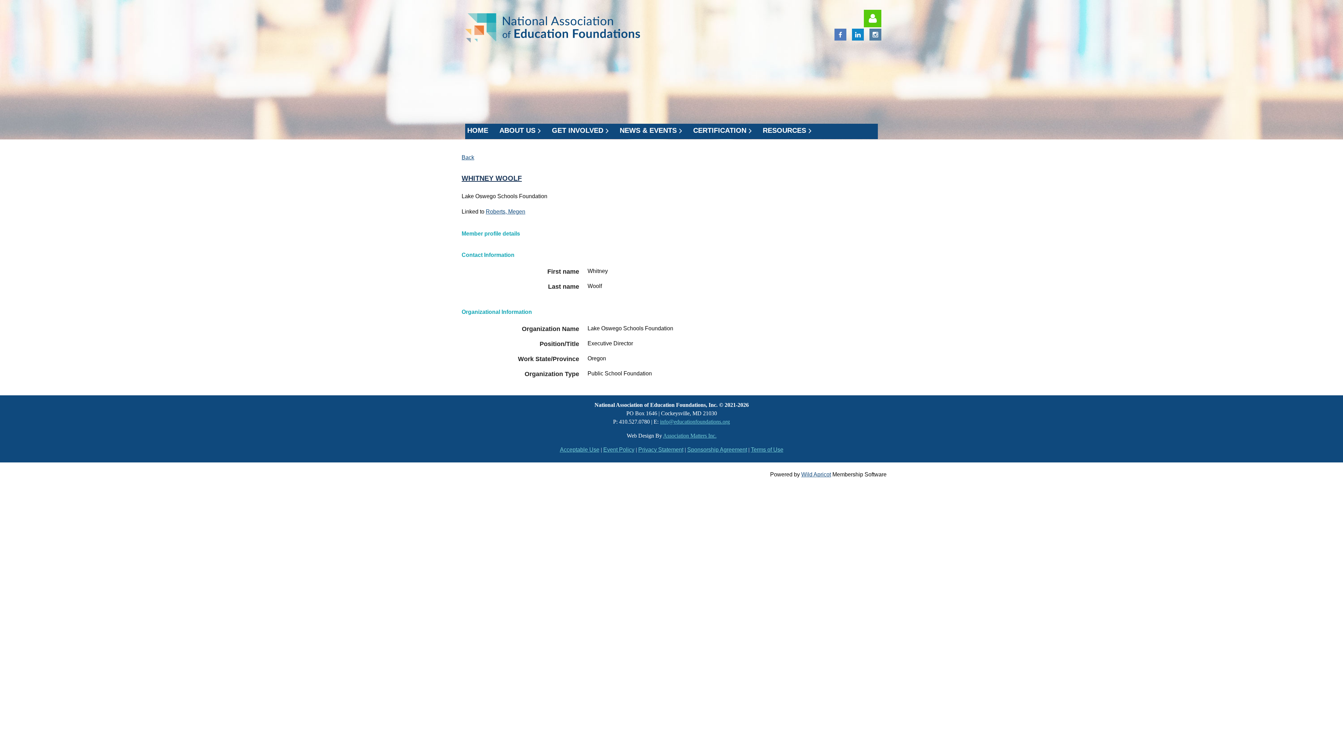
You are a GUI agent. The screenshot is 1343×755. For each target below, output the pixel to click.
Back (468, 157)
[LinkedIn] (858, 35)
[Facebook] (840, 35)
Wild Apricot (816, 474)
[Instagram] (875, 35)
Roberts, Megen (505, 212)
